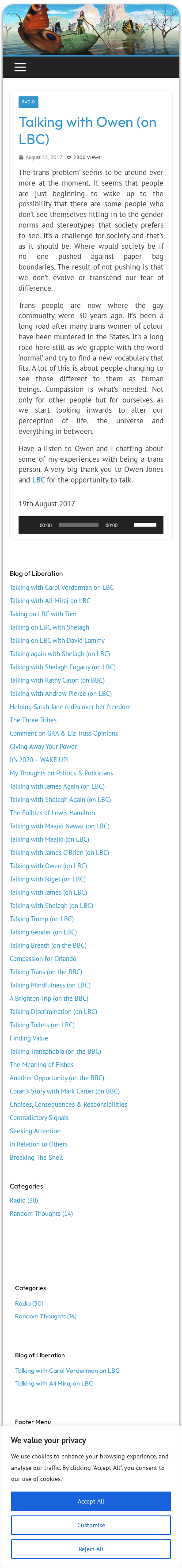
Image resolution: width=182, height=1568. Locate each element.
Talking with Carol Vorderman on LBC (62, 587)
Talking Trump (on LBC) (42, 919)
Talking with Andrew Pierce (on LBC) (61, 693)
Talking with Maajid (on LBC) (49, 839)
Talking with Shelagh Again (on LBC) (60, 799)
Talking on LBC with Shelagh (49, 627)
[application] (91, 525)
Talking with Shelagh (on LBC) (51, 905)
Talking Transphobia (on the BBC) (55, 1051)
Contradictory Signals (39, 1117)
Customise (91, 1525)
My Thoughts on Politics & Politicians (61, 773)
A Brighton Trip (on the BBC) (49, 998)
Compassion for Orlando (43, 958)
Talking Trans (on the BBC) (46, 972)
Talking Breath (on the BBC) (48, 945)
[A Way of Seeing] (91, 9)
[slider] (146, 524)
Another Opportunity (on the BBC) (57, 1078)
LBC (38, 480)
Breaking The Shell (36, 1157)
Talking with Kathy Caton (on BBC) (57, 680)
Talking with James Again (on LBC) (57, 786)
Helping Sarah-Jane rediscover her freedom (70, 706)
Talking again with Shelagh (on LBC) (60, 653)
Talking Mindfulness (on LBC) (50, 985)
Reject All (91, 1549)
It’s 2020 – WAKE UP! (39, 760)
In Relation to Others (39, 1144)
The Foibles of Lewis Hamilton (52, 813)
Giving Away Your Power (43, 746)
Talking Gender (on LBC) (43, 932)
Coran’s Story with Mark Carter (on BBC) (65, 1091)
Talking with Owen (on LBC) (48, 866)
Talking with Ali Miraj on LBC (50, 600)
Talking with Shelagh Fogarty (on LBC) (63, 667)
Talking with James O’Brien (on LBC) (59, 852)
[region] (91, 1497)
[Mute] (127, 524)
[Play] (30, 524)
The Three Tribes (33, 720)
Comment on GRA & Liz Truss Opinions (64, 733)
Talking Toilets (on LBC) (42, 1025)
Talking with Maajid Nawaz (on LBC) (60, 826)
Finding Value (29, 1038)
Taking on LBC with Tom (43, 614)
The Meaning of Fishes (41, 1064)
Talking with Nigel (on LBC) (48, 879)
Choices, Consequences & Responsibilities (68, 1104)
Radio (28, 102)
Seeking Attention (35, 1131)
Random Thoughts (35, 1213)
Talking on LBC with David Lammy (57, 640)
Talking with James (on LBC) (48, 892)
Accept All (91, 1501)
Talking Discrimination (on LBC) (53, 1011)
